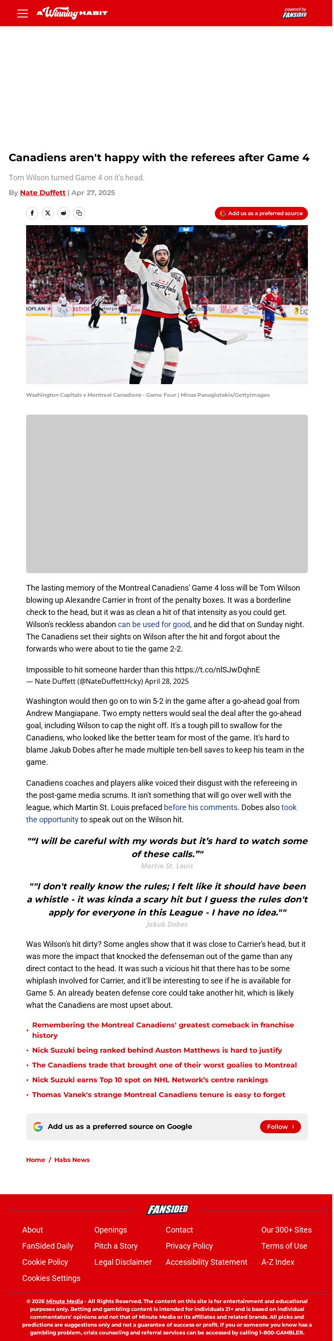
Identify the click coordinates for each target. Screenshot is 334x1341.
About (32, 1229)
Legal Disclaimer (123, 1262)
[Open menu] (22, 13)
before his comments (200, 807)
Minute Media (64, 1301)
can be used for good (154, 624)
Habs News (72, 1160)
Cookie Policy (45, 1262)
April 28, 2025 (167, 681)
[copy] (79, 213)
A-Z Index (277, 1262)
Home (35, 1160)
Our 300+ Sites (286, 1229)
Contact (179, 1229)
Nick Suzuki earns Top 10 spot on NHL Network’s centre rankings (150, 1080)
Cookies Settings (51, 1278)
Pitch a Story (116, 1245)
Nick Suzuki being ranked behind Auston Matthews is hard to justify (157, 1050)
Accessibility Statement (206, 1262)
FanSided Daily (47, 1245)
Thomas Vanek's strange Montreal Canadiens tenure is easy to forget (158, 1095)
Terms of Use (284, 1245)
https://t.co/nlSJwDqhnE (217, 669)
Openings (110, 1229)
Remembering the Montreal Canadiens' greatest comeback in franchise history (163, 1030)
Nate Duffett (43, 193)
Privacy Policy (189, 1245)
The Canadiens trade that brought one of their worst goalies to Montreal (164, 1065)
